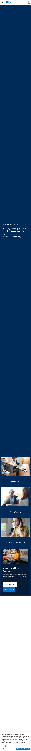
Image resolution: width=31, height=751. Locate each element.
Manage (3, 748)
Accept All (26, 748)
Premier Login (15, 482)
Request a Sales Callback (15, 542)
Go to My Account (9, 584)
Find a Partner (15, 512)
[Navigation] (2, 2)
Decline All (19, 748)
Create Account (9, 589)
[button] (29, 2)
